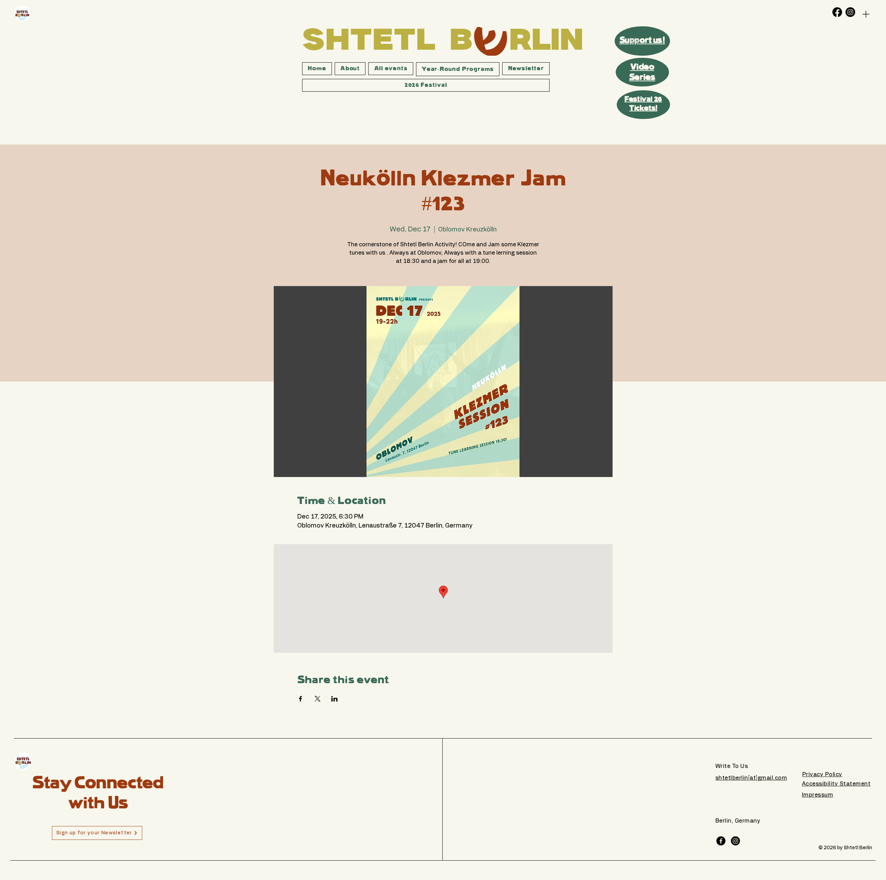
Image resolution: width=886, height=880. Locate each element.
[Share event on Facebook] (300, 699)
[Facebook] (837, 12)
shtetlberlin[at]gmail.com (751, 778)
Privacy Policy (822, 774)
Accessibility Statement (836, 784)
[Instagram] (850, 12)
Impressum (817, 795)
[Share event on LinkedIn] (334, 699)
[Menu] (866, 14)
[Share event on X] (317, 699)
